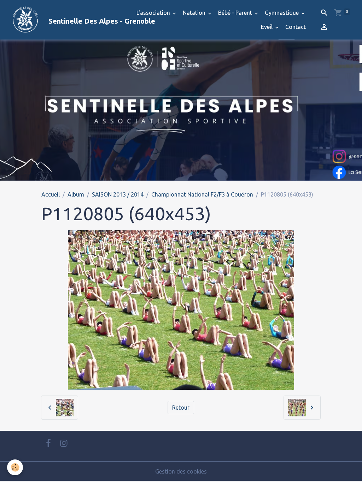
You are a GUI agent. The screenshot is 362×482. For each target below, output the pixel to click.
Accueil (50, 194)
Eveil (267, 27)
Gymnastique (282, 13)
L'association (153, 13)
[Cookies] (15, 467)
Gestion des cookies (181, 471)
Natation (195, 13)
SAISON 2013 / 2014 (118, 194)
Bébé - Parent (235, 13)
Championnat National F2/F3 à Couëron (202, 194)
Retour (180, 407)
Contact (295, 27)
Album (76, 194)
